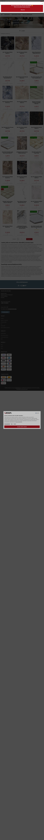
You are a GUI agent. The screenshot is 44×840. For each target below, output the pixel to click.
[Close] (42, 3)
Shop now (23, 9)
